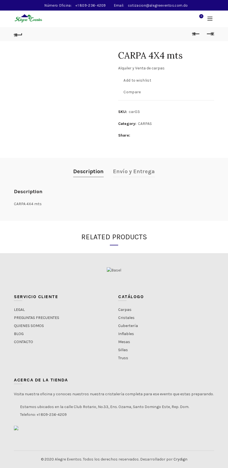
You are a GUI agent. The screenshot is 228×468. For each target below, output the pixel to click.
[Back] (18, 34)
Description (88, 171)
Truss (123, 358)
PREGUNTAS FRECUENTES (36, 317)
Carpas (125, 309)
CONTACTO (23, 341)
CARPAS (145, 123)
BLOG (19, 333)
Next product (210, 34)
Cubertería (128, 325)
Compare (132, 92)
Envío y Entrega (134, 171)
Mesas (124, 341)
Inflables (126, 333)
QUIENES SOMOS (29, 325)
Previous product (196, 34)
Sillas (123, 350)
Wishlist (201, 16)
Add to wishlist (137, 80)
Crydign (180, 459)
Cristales (126, 317)
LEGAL (19, 309)
